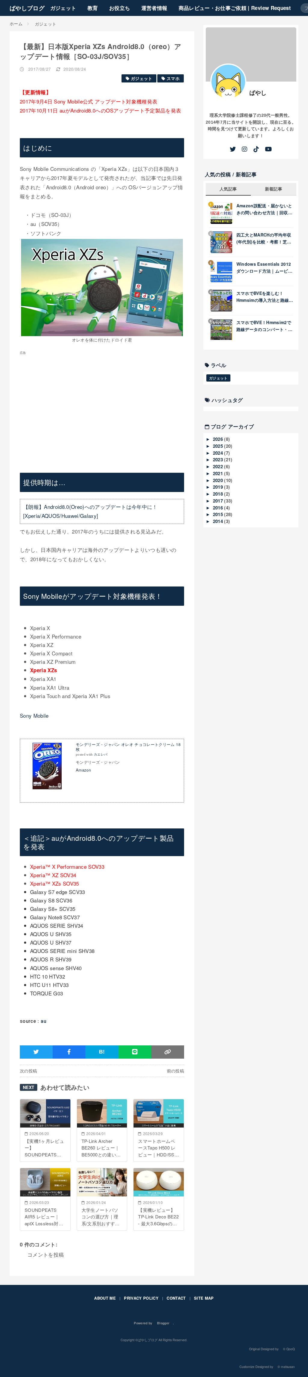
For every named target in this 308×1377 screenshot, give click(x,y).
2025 (218, 446)
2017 (218, 500)
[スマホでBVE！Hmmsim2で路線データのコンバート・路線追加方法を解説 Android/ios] (223, 330)
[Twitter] (233, 149)
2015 (218, 514)
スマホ (173, 78)
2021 (218, 473)
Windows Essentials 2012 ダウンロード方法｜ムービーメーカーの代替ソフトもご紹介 (264, 267)
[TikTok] (256, 149)
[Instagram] (244, 149)
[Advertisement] (102, 408)
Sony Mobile (34, 715)
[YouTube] (268, 149)
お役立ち (119, 7)
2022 (218, 466)
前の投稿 (175, 1071)
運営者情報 (154, 7)
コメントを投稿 (45, 1254)
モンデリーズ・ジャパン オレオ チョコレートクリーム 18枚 (128, 746)
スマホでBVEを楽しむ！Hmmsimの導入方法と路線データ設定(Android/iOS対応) (263, 296)
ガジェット (63, 7)
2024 (218, 453)
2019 (218, 487)
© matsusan (286, 1366)
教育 (93, 7)
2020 (218, 480)
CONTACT (176, 1298)
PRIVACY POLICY (141, 1298)
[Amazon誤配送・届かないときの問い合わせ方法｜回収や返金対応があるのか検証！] (223, 213)
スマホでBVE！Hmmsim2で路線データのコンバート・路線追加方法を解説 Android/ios (264, 326)
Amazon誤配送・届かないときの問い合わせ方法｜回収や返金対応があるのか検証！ (264, 209)
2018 (218, 493)
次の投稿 (28, 1071)
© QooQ (289, 1349)
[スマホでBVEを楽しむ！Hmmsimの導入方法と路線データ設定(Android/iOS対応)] (223, 300)
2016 (218, 507)
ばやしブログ (27, 8)
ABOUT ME (105, 1298)
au (43, 1021)
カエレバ (100, 754)
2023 (218, 459)
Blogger (163, 1323)
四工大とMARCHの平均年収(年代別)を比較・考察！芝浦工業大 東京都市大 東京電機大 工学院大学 (263, 238)
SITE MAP (204, 1298)
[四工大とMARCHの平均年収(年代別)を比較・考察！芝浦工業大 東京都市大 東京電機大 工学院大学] (223, 242)
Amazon (83, 770)
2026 (218, 439)
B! (102, 1052)
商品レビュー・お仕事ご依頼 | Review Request (235, 7)
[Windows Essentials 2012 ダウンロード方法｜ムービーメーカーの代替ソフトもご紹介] (223, 271)
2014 (218, 521)
